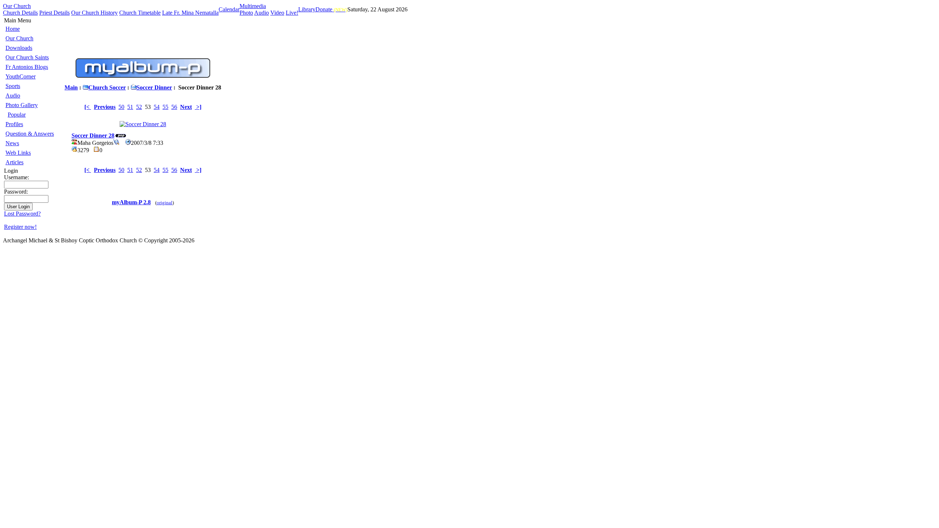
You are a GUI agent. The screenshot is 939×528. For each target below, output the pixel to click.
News (12, 143)
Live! (292, 13)
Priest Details (54, 13)
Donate (331, 9)
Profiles (14, 124)
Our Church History (94, 13)
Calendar (229, 9)
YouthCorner (21, 76)
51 (130, 107)
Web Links (18, 153)
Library (306, 9)
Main (71, 87)
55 (165, 107)
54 (157, 107)
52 (139, 107)
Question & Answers (30, 134)
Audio (261, 13)
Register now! (20, 227)
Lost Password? (22, 213)
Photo (246, 13)
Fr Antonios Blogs (27, 67)
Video (277, 13)
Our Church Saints (27, 57)
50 (121, 107)
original (164, 202)
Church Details (20, 13)
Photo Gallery (22, 105)
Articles (14, 162)
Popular (17, 114)
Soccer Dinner (154, 87)
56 (174, 107)
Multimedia (253, 6)
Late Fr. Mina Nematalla (190, 13)
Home (13, 29)
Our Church (17, 6)
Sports (13, 86)
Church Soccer (107, 87)
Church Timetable (140, 13)
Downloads (19, 48)
